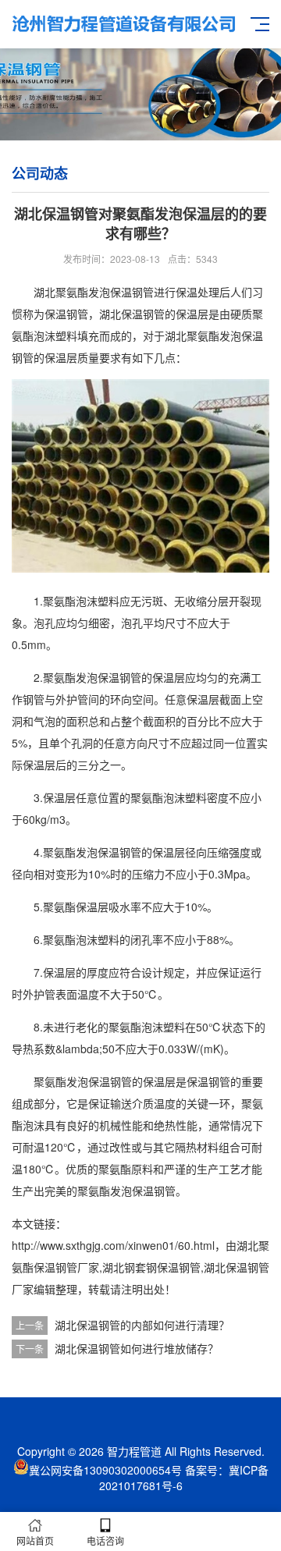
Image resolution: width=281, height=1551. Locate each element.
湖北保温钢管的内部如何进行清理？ (142, 1325)
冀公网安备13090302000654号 (105, 1470)
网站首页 (35, 1540)
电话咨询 (105, 1540)
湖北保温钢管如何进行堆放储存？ (137, 1348)
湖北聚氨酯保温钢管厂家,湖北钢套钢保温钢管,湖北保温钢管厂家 (140, 1267)
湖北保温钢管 (132, 313)
